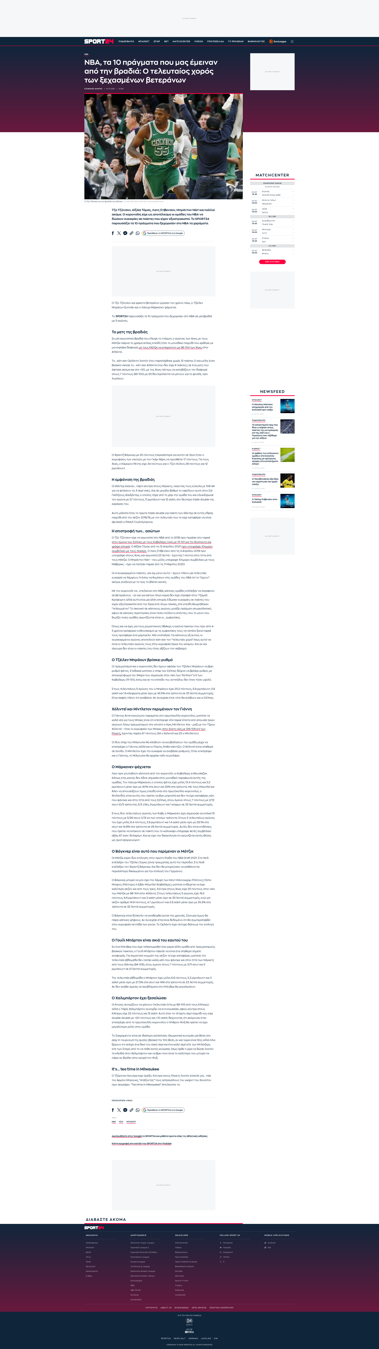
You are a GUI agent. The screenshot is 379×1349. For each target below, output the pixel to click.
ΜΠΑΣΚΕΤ (257, 400)
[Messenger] (125, 233)
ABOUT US (166, 1308)
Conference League (140, 1266)
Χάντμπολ (90, 1266)
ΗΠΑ (121, 1122)
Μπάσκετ (144, 41)
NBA (114, 1122)
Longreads (180, 1295)
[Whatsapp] (138, 233)
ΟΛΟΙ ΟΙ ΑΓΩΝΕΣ (272, 262)
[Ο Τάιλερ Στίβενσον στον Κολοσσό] (287, 501)
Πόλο (88, 1262)
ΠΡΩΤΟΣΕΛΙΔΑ (215, 41)
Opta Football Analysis (186, 1262)
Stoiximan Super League (142, 1243)
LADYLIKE (206, 1338)
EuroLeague (136, 1281)
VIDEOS (198, 41)
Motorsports (92, 1271)
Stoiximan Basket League (143, 1271)
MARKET (256, 449)
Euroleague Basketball (277, 41)
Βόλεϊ (88, 1252)
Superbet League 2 (140, 1247)
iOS (269, 1247)
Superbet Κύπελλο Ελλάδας (144, 1252)
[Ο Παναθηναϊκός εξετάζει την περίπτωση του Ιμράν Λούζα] (287, 480)
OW (216, 1338)
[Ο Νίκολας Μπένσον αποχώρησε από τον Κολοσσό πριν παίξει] (287, 406)
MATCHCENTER (181, 41)
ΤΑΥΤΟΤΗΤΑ (151, 1308)
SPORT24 (166, 1338)
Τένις (88, 1257)
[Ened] (189, 1331)
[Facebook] (113, 233)
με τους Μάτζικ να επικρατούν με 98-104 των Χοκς (170, 347)
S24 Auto (179, 1276)
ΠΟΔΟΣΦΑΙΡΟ (258, 420)
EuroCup (135, 1295)
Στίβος (89, 1276)
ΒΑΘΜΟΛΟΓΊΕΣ (256, 41)
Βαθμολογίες (181, 1252)
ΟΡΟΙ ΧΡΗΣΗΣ (199, 1308)
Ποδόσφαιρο (126, 41)
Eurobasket (136, 1299)
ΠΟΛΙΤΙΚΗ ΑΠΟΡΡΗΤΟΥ (222, 1308)
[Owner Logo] (189, 1321)
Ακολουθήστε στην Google (127, 1136)
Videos (178, 1247)
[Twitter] (119, 233)
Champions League (140, 1257)
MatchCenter (181, 1243)
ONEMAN (193, 1338)
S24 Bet (179, 1271)
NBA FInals (136, 1290)
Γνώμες (178, 1285)
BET (166, 41)
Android (271, 1243)
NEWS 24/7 (180, 1338)
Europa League (138, 1262)
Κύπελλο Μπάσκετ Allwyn (143, 1276)
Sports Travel (181, 1281)
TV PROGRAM (236, 41)
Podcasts (179, 1290)
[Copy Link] (131, 233)
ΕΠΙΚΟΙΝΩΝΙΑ (182, 1308)
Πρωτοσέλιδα (181, 1257)
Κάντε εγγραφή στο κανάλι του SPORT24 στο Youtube (141, 1144)
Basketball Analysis (184, 1266)
